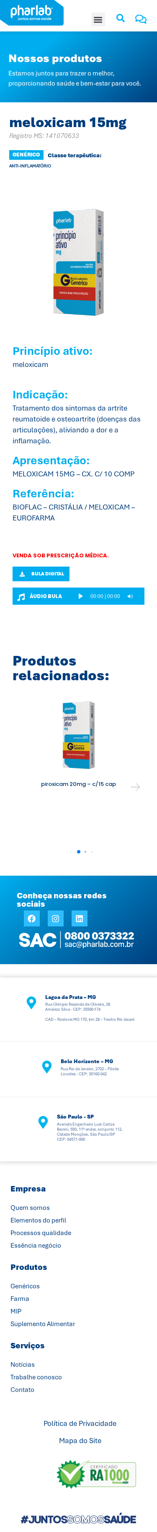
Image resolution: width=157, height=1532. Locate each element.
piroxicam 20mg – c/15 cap (78, 784)
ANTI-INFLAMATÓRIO (30, 166)
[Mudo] (130, 596)
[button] (98, 19)
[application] (109, 596)
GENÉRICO (26, 154)
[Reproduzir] (80, 596)
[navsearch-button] (120, 21)
